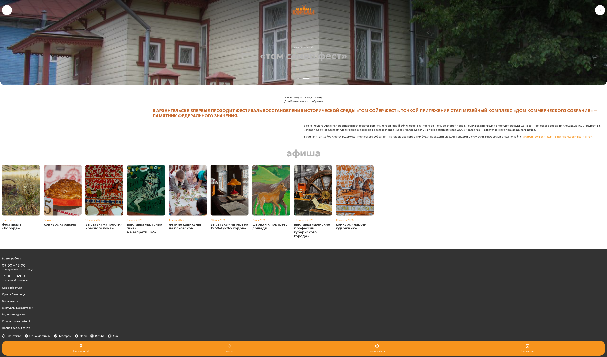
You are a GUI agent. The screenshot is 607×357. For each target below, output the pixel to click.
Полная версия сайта (16, 328)
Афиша (303, 153)
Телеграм (65, 336)
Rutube (99, 336)
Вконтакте (13, 336)
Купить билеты (12, 294)
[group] (21, 201)
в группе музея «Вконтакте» (573, 136)
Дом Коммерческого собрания (303, 101)
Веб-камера (10, 301)
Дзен (83, 336)
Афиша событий (303, 47)
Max (115, 336)
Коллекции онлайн (15, 321)
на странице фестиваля (537, 136)
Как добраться (12, 287)
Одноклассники (39, 336)
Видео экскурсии (13, 314)
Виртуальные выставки (17, 308)
